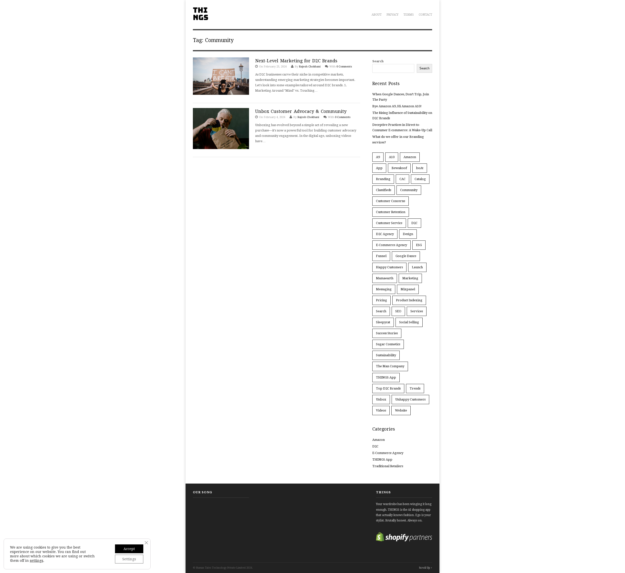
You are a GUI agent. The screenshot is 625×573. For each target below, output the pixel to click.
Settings (129, 559)
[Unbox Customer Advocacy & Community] (221, 129)
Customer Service (389, 223)
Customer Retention (390, 212)
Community (408, 190)
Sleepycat (383, 322)
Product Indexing (409, 300)
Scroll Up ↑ (425, 567)
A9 (378, 157)
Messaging (384, 289)
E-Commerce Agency (391, 245)
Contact (425, 14)
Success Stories (387, 333)
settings (36, 560)
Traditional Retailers (387, 466)
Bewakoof (399, 168)
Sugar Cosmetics (388, 344)
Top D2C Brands (388, 388)
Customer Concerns (390, 201)
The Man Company (390, 366)
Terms (408, 14)
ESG (419, 245)
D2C (414, 223)
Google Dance (406, 256)
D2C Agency (385, 234)
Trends (415, 388)
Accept (129, 549)
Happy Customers (389, 267)
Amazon (410, 157)
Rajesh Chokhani (310, 66)
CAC (402, 179)
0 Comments (344, 66)
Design (408, 234)
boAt (419, 168)
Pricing (381, 300)
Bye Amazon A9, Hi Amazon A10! (397, 106)
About (377, 14)
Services (416, 311)
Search (378, 61)
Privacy (392, 14)
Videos (381, 410)
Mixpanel (408, 289)
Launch (417, 267)
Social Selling (409, 322)
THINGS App (386, 377)
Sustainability (386, 355)
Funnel (381, 256)
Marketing (410, 278)
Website (401, 410)
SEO (398, 311)
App (379, 168)
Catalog (420, 179)
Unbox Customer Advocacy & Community (300, 111)
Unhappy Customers (410, 399)
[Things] (200, 17)
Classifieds (383, 190)
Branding (383, 179)
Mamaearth (384, 278)
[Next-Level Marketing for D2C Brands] (221, 77)
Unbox (381, 399)
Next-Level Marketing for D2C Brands (296, 60)
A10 (392, 157)
